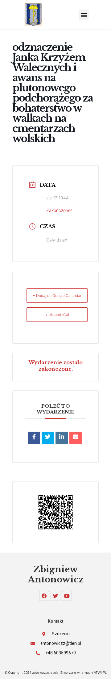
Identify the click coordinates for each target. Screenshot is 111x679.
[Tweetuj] (48, 438)
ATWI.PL (100, 672)
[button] (84, 15)
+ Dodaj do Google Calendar (57, 295)
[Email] (75, 438)
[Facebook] (44, 596)
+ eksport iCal (57, 314)
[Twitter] (55, 596)
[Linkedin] (62, 438)
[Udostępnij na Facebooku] (34, 438)
